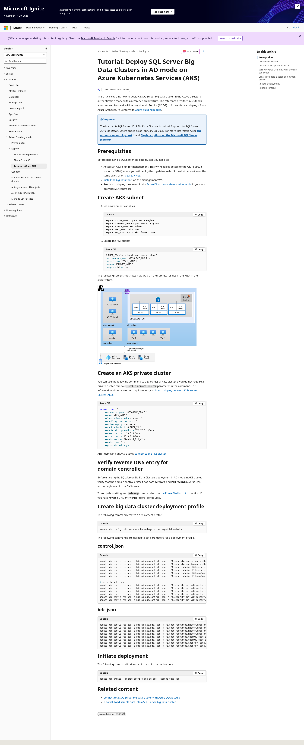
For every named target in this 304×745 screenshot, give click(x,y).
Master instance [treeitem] (17, 90)
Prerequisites (266, 57)
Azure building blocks (148, 110)
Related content (267, 87)
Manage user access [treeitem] (22, 198)
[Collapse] (46, 48)
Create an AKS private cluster (274, 65)
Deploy (142, 51)
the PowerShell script (173, 493)
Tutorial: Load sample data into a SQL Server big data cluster (140, 702)
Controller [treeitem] (14, 85)
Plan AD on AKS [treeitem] (22, 160)
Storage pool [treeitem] (15, 102)
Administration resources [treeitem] (22, 125)
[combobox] (25, 54)
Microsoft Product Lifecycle (98, 38)
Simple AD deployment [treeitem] (26, 154)
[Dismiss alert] (297, 6)
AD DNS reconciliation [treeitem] (23, 192)
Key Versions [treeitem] (15, 131)
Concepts (103, 51)
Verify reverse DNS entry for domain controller (278, 71)
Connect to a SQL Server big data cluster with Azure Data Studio (142, 697)
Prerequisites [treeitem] (18, 142)
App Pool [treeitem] (13, 114)
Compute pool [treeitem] (16, 108)
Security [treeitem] (13, 119)
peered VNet (132, 175)
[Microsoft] (6, 28)
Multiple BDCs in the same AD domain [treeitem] (27, 179)
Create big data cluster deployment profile (277, 78)
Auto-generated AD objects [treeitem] (25, 187)
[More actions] (203, 51)
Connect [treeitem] (15, 171)
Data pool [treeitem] (14, 96)
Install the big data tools (118, 180)
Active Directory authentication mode (169, 184)
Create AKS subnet (269, 61)
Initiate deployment (269, 83)
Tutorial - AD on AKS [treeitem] (25, 165)
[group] (152, 581)
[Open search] (288, 27)
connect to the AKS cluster (150, 453)
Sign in (296, 27)
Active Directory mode (123, 51)
